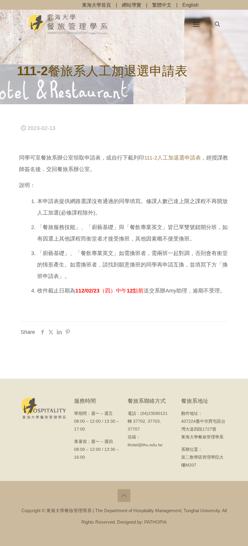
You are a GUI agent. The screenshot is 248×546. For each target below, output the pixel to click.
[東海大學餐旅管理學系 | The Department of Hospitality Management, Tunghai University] (68, 24)
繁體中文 (161, 5)
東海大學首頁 (96, 5)
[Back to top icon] (124, 495)
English (190, 5)
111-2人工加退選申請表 (172, 158)
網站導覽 (131, 5)
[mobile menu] (196, 24)
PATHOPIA (155, 522)
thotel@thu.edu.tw (145, 444)
